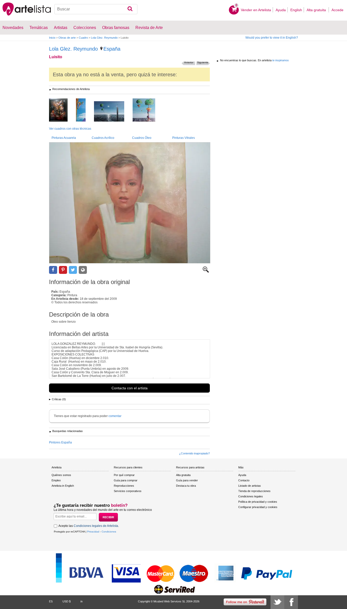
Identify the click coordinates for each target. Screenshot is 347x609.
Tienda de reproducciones (254, 491)
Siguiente (202, 62)
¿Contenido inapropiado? (194, 453)
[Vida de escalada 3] (84, 110)
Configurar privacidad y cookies (257, 507)
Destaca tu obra (186, 485)
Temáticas (38, 27)
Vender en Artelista (256, 10)
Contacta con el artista (130, 388)
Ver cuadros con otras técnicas (70, 128)
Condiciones (109, 531)
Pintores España (60, 442)
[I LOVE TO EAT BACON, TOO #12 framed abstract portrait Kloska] (62, 110)
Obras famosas (115, 27)
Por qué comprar (124, 475)
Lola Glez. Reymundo (104, 37)
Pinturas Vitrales (183, 138)
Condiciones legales (250, 496)
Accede (337, 10)
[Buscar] (129, 9)
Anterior (188, 62)
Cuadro (83, 37)
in (82, 601)
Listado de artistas (249, 485)
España (111, 49)
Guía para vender (187, 480)
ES (51, 601)
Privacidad (93, 531)
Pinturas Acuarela (64, 138)
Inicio (52, 37)
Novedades (13, 27)
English (296, 10)
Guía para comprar (125, 480)
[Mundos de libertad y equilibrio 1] (113, 111)
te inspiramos (280, 60)
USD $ (66, 601)
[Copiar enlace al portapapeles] (83, 270)
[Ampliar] (206, 271)
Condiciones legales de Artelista (96, 526)
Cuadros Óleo (141, 138)
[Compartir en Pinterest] (63, 270)
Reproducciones (124, 485)
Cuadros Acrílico (103, 138)
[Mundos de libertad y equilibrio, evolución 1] (148, 110)
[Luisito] (129, 202)
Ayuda (281, 10)
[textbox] (96, 9)
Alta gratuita (317, 10)
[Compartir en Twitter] (73, 270)
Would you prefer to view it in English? (271, 37)
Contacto (243, 480)
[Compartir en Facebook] (53, 270)
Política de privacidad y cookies (257, 501)
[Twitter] (277, 602)
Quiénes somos (61, 475)
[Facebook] (291, 602)
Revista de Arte (149, 27)
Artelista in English (63, 485)
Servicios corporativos (127, 491)
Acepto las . (88, 526)
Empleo (56, 480)
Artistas (60, 27)
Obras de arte (67, 37)
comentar (114, 416)
